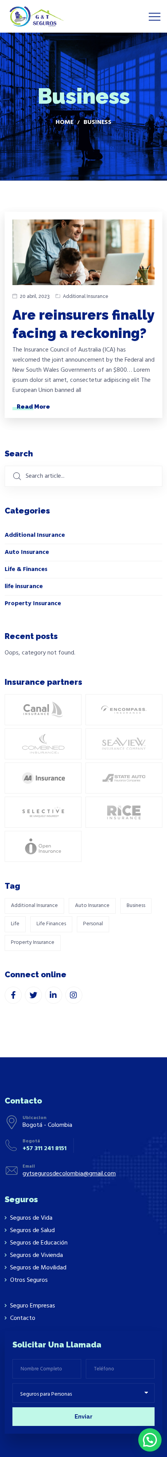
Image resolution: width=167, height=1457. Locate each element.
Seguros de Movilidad (38, 1268)
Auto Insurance (27, 552)
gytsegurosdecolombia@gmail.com (69, 1174)
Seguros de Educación (39, 1243)
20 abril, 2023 (34, 296)
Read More (33, 407)
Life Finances (51, 923)
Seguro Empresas (32, 1306)
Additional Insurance (85, 296)
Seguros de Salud (32, 1230)
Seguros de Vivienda (36, 1255)
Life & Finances (26, 569)
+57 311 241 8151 (44, 1149)
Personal (93, 923)
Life (15, 923)
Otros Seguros (29, 1280)
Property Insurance (33, 604)
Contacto (22, 1318)
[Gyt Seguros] (36, 16)
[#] (13, 995)
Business (136, 905)
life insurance (24, 586)
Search (19, 453)
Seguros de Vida (31, 1218)
